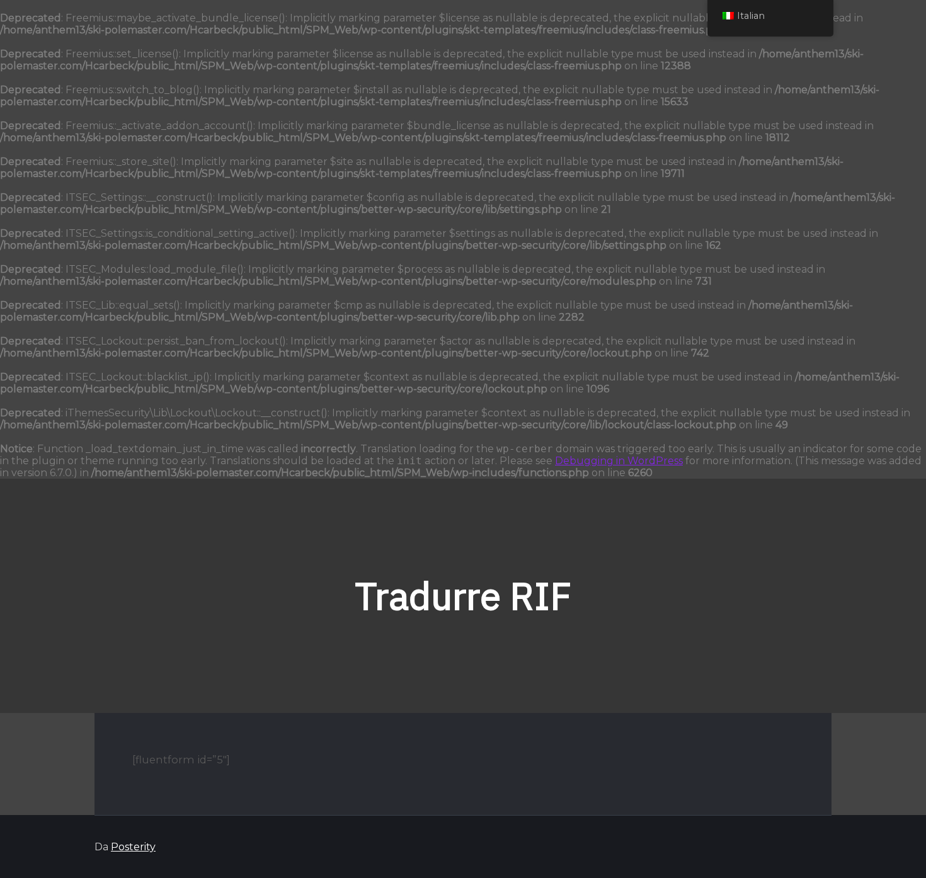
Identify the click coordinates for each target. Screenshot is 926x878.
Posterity (133, 847)
